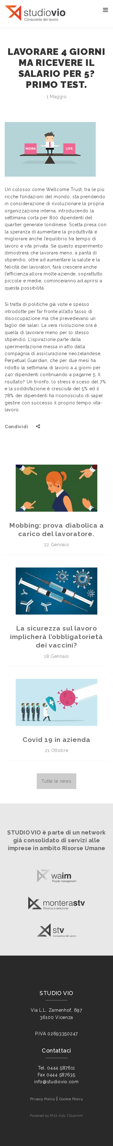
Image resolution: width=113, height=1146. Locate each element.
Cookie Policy (71, 1099)
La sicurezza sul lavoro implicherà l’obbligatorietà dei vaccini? (56, 636)
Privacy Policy (42, 1099)
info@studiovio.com (56, 1081)
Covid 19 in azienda (57, 740)
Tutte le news (56, 781)
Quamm (76, 1115)
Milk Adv (58, 1115)
